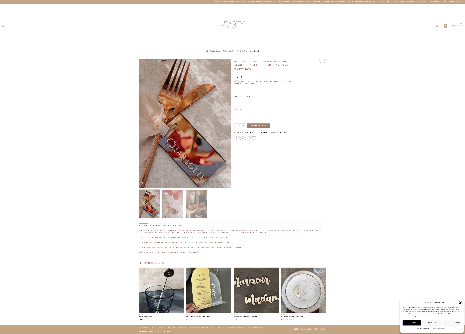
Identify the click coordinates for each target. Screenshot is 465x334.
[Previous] (143, 123)
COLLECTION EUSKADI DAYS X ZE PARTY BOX (269, 61)
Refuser (432, 323)
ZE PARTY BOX (213, 51)
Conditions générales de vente (151, 328)
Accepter (412, 323)
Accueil (237, 61)
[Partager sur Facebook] (237, 138)
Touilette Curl (146, 317)
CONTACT (254, 51)
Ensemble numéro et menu (198, 317)
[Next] (226, 123)
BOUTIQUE (227, 51)
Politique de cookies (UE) (237, 328)
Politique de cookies (423, 328)
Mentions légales (256, 328)
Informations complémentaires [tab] (163, 225)
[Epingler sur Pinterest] (250, 138)
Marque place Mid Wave (292, 317)
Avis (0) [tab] (180, 225)
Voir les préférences (452, 323)
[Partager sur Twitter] (241, 138)
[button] (460, 302)
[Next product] (320, 61)
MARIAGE (246, 61)
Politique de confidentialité (438, 328)
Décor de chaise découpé (245, 317)
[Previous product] (324, 61)
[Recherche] (3, 25)
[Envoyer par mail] (245, 138)
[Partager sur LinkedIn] (254, 138)
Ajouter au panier (258, 126)
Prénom (243, 109)
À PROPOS (242, 51)
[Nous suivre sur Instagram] (437, 26)
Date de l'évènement (244, 96)
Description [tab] (143, 225)
